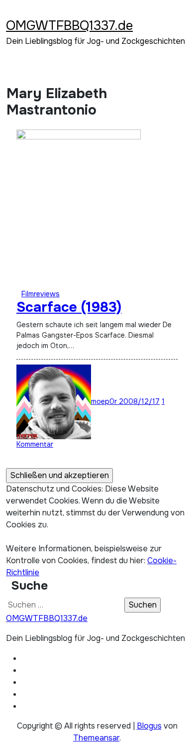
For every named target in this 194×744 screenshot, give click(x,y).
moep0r (105, 401)
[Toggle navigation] (12, 12)
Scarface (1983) (68, 307)
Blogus (149, 726)
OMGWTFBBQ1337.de (69, 25)
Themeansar (96, 738)
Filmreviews (40, 293)
